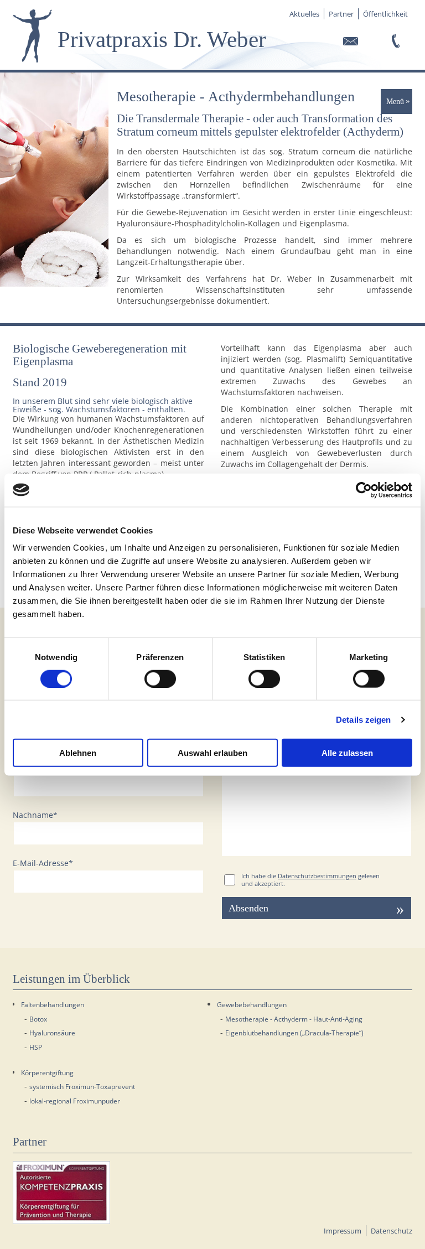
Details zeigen (363, 719)
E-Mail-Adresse (43, 863)
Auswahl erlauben (212, 753)
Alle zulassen (347, 753)
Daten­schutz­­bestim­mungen (317, 876)
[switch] (160, 678)
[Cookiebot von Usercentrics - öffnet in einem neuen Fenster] (363, 489)
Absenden (248, 908)
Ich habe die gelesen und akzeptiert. (310, 880)
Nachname (35, 815)
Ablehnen (77, 753)
